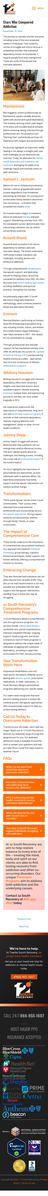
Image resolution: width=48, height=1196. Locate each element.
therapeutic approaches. (15, 514)
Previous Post (24, 918)
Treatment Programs (19, 879)
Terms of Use (28, 1183)
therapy (27, 216)
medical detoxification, (29, 625)
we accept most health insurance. (24, 954)
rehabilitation (34, 268)
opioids (26, 678)
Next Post (24, 926)
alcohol (18, 678)
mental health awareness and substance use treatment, (23, 161)
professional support (30, 459)
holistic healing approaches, (30, 282)
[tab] (24, 769)
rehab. (27, 206)
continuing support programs (26, 414)
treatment (8, 393)
